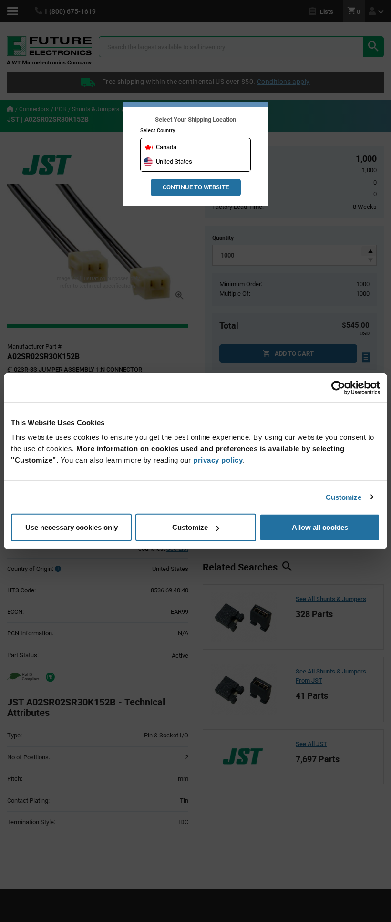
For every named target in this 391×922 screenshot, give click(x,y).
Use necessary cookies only (71, 527)
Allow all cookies (320, 527)
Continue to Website (196, 187)
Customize (344, 497)
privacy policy (218, 460)
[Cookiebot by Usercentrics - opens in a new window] (338, 387)
